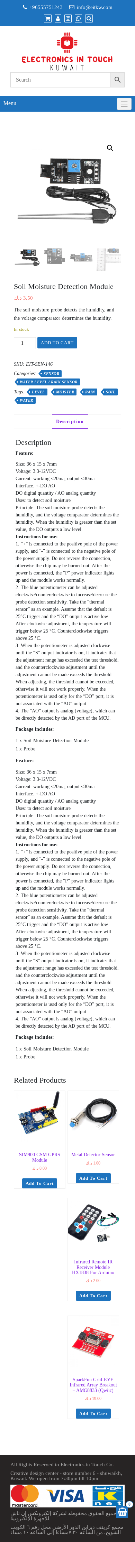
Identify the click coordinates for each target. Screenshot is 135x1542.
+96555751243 (46, 7)
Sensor (51, 374)
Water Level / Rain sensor (49, 382)
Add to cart (57, 342)
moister (65, 392)
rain (90, 392)
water (26, 400)
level (38, 392)
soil (110, 392)
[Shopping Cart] (122, 1512)
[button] (110, 148)
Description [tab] (70, 421)
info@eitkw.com (94, 7)
